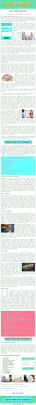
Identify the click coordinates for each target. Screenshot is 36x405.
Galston (20, 145)
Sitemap (2, 396)
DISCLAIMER (33, 8)
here (6, 353)
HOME (20, 8)
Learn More (18, 404)
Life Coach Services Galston (10, 355)
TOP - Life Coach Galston (7, 388)
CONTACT (29, 8)
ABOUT (25, 8)
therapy (2, 48)
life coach (15, 29)
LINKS (23, 8)
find (4, 344)
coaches (11, 59)
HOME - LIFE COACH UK (18, 393)
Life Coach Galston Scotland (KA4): (10, 16)
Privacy (34, 396)
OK (22, 404)
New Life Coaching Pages (7, 396)
